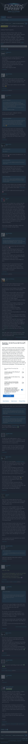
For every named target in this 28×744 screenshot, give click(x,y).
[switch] (22, 372)
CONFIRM (8, 395)
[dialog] (14, 372)
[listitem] (14, 369)
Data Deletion (6, 401)
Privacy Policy (22, 401)
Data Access (14, 401)
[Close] (25, 343)
